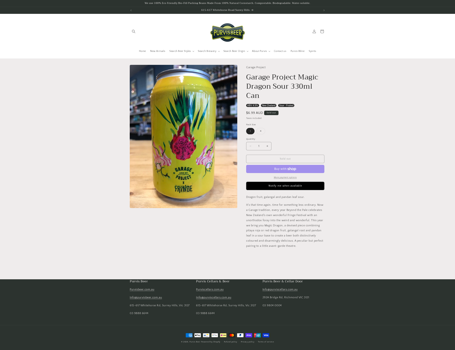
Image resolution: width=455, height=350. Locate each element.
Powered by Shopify (211, 342)
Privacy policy (248, 342)
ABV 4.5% (252, 105)
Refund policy (230, 342)
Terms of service (266, 342)
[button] (134, 31)
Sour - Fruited (286, 105)
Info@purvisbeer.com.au (146, 297)
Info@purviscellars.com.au (213, 297)
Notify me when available (285, 185)
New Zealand (268, 105)
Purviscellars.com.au (210, 289)
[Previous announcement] (131, 10)
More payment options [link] (285, 177)
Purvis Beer (194, 342)
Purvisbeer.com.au (142, 289)
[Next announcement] (324, 10)
